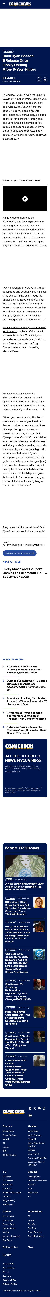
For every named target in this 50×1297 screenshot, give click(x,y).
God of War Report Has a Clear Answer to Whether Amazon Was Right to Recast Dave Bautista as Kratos (17, 934)
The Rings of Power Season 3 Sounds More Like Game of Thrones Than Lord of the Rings (26, 715)
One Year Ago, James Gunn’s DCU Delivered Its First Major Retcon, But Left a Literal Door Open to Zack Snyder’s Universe (17, 963)
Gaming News (34, 1176)
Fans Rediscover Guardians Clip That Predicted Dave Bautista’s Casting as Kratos (17, 1017)
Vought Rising (9, 1200)
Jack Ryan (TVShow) (11, 545)
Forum (7, 1254)
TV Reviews (8, 1180)
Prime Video (39, 545)
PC (29, 1196)
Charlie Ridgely (10, 78)
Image (5, 1147)
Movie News (33, 1131)
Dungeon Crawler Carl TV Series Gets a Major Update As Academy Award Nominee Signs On (27, 685)
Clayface (31, 1150)
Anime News (8, 1216)
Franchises (35, 1211)
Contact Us (8, 1264)
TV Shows (8, 51)
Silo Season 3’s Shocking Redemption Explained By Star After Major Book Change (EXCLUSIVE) (18, 992)
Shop (31, 1247)
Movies (32, 1126)
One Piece (7, 1240)
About (6, 1272)
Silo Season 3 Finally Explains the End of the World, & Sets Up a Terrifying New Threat (17, 1042)
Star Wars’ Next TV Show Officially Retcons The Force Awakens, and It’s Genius (24, 669)
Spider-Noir (8, 1184)
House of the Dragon (12, 1192)
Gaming (33, 1172)
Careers (7, 1276)
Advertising (9, 1268)
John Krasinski (26, 545)
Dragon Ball (8, 1220)
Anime (9, 880)
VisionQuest (8, 1204)
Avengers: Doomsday (37, 1158)
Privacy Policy (10, 792)
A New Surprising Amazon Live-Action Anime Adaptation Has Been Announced (24, 886)
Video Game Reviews (37, 1180)
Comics (7, 1126)
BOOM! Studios (9, 1155)
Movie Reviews (34, 1135)
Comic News (8, 1131)
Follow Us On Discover (18, 553)
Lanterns (7, 1196)
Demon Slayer (9, 1224)
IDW (4, 1151)
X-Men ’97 (7, 1188)
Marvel (6, 1139)
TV (4, 1172)
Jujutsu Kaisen (9, 1228)
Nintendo (32, 1184)
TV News (7, 1176)
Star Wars (32, 1224)
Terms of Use (19, 790)
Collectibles (10, 1247)
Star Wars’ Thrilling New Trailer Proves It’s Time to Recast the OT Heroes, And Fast (27, 701)
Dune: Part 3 (33, 1154)
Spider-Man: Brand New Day (36, 1144)
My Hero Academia (11, 1236)
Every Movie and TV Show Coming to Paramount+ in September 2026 (22, 573)
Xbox (30, 1188)
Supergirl (32, 1139)
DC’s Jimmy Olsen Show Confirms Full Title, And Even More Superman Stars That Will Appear (18, 908)
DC (4, 1143)
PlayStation (33, 1192)
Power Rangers (34, 1232)
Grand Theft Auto (35, 1236)
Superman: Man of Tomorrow (36, 1163)
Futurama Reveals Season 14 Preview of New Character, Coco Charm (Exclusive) (26, 730)
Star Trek (32, 1228)
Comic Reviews (9, 1135)
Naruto (6, 1232)
